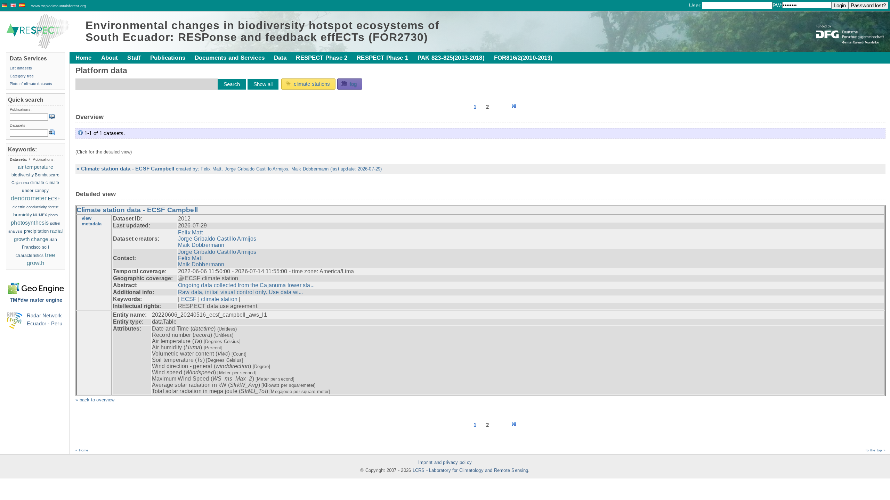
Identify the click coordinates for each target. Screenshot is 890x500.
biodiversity (22, 175)
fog (353, 84)
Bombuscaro (47, 175)
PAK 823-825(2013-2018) (451, 58)
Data (280, 58)
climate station (219, 299)
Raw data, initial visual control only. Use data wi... (240, 292)
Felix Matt (190, 232)
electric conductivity (30, 207)
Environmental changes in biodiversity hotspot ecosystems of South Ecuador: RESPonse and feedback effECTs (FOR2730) (262, 31)
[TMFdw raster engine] (36, 284)
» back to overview (95, 400)
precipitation (36, 231)
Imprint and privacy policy (445, 462)
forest (53, 207)
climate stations (312, 84)
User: (695, 5)
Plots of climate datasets (31, 84)
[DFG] (850, 29)
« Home (81, 450)
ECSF (189, 299)
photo (53, 215)
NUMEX (40, 215)
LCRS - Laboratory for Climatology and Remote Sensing (470, 470)
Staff (134, 58)
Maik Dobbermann (201, 245)
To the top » (875, 450)
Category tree (22, 76)
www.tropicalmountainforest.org (58, 6)
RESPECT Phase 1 (382, 58)
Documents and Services (230, 58)
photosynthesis (30, 223)
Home (83, 58)
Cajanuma (20, 183)
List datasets (21, 68)
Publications (167, 58)
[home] (38, 31)
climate (37, 182)
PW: (777, 5)
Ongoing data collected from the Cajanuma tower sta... (246, 285)
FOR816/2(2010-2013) (523, 58)
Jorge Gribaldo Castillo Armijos (217, 239)
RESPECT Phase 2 (321, 58)
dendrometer (29, 198)
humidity (22, 214)
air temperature (35, 167)
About (109, 58)
